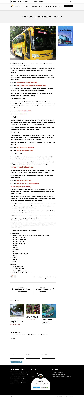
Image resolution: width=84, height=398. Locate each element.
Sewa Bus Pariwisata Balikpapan (39, 278)
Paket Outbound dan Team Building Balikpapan (47, 321)
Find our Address (24, 1)
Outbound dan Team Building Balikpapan (48, 276)
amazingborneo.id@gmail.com (37, 1)
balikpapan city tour (37, 276)
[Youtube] (70, 1)
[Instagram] (15, 396)
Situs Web (44, 354)
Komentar (13, 338)
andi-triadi (48, 19)
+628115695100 (16, 1)
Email (28, 354)
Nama (12, 354)
